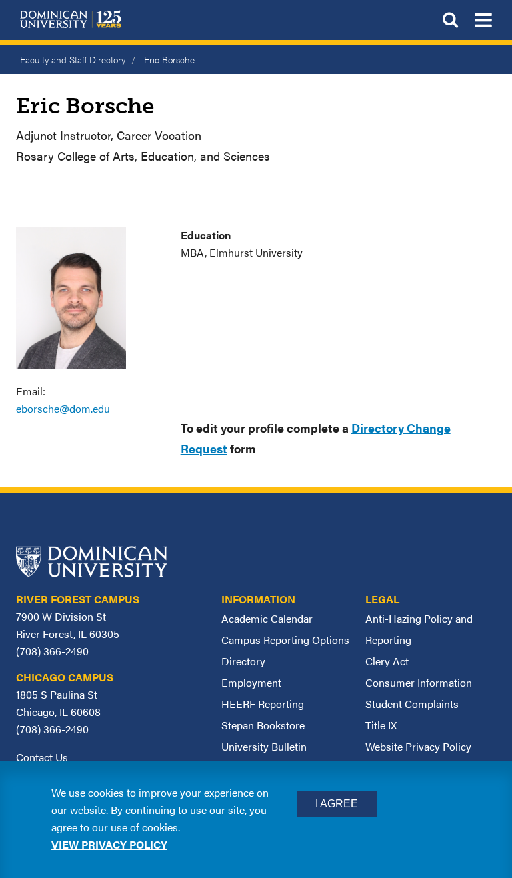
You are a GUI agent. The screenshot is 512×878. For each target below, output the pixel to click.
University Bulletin (264, 746)
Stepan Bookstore (263, 725)
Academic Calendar (267, 618)
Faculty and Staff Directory (72, 59)
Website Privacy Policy (418, 746)
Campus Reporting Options (285, 639)
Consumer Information (418, 682)
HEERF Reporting (262, 703)
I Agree (336, 803)
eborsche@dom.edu (63, 408)
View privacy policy (109, 844)
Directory (243, 661)
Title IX (381, 725)
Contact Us (42, 757)
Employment (251, 682)
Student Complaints (412, 703)
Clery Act (387, 661)
